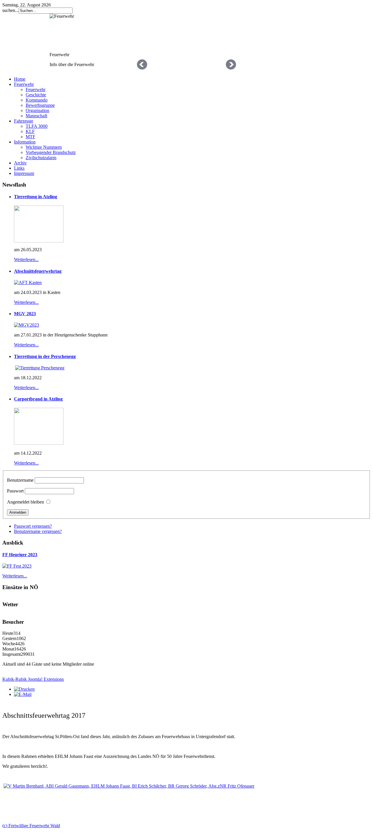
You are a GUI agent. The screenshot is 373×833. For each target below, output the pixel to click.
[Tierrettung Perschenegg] (39, 367)
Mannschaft (36, 115)
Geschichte (36, 94)
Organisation (37, 110)
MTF (30, 136)
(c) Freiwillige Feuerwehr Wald (31, 825)
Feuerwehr (24, 84)
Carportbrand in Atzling (38, 398)
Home (19, 79)
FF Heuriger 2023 (19, 554)
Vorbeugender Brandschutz (51, 152)
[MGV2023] (26, 324)
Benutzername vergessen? (38, 531)
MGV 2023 (25, 313)
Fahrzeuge (23, 120)
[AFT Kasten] (28, 282)
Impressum (24, 173)
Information (25, 141)
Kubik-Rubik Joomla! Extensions (33, 679)
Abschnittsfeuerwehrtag (37, 271)
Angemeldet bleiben (25, 501)
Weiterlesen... (26, 259)
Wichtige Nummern (44, 147)
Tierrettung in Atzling (35, 196)
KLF (30, 131)
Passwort (15, 490)
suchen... (10, 10)
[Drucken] (24, 689)
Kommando (36, 100)
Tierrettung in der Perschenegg (45, 356)
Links (19, 168)
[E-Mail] (22, 694)
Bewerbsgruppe (40, 105)
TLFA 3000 (36, 126)
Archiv (20, 162)
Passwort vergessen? (33, 526)
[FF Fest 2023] (16, 565)
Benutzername (20, 480)
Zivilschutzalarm (41, 157)
